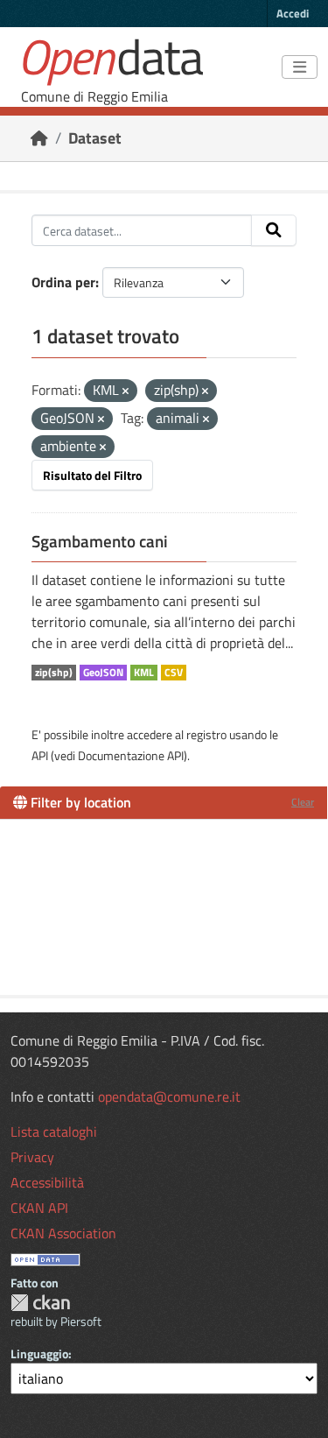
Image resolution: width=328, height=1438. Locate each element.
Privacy (32, 1156)
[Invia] (274, 230)
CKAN (40, 1302)
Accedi (292, 13)
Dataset (95, 138)
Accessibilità (47, 1182)
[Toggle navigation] (300, 67)
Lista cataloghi (53, 1131)
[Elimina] (125, 391)
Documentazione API (131, 755)
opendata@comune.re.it (169, 1096)
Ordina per (63, 282)
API (39, 755)
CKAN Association (63, 1233)
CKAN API (39, 1207)
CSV (173, 672)
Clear (302, 801)
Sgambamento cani (99, 541)
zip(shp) (54, 672)
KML (144, 672)
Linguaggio (39, 1353)
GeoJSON (103, 672)
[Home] (39, 138)
